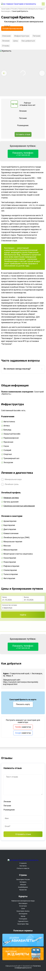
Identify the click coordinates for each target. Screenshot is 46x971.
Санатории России (23, 879)
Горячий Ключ (23, 921)
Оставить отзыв (23, 134)
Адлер (23, 916)
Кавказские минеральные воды (23, 901)
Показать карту (23, 704)
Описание (6, 36)
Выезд (26, 597)
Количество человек (9, 605)
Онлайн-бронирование (12, 28)
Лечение (5, 41)
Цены (15, 41)
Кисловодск (23, 903)
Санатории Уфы (23, 924)
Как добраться (28, 41)
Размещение (9, 810)
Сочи (23, 908)
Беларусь (23, 882)
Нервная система (11, 498)
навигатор (23, 727)
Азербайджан (23, 887)
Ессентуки (23, 906)
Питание (36, 36)
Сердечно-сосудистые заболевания (19, 506)
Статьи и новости (23, 868)
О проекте (23, 863)
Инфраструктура (21, 36)
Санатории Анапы (23, 911)
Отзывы (5, 46)
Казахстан (23, 890)
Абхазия (23, 884)
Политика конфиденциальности (28, 967)
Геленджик (23, 919)
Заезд (4, 597)
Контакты (23, 866)
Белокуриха (23, 914)
